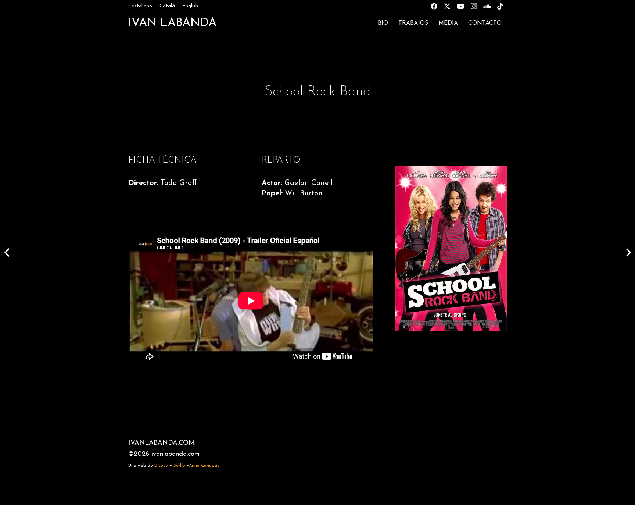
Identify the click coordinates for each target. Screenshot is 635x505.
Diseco (161, 465)
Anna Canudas (204, 465)
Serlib (179, 465)
